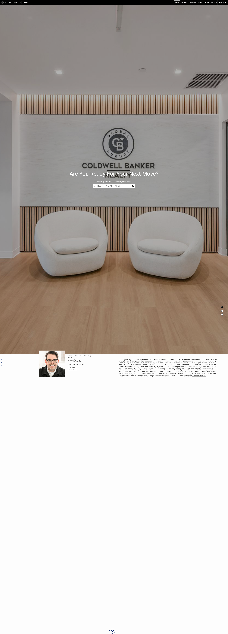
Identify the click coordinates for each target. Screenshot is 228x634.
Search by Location (197, 3)
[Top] (222, 307)
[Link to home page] (15, 2)
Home (177, 2)
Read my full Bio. (199, 376)
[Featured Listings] (222, 311)
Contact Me (72, 370)
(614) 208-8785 (76, 360)
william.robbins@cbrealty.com (76, 364)
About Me (222, 3)
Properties (185, 3)
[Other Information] (222, 314)
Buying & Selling (211, 3)
